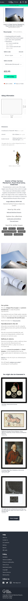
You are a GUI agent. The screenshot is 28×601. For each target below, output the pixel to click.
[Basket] (26, 2)
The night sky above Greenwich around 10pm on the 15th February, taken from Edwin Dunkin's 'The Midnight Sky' (14, 510)
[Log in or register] (21, 2)
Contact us (5, 540)
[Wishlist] (23, 2)
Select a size (13, 51)
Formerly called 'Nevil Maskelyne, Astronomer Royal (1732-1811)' (13, 470)
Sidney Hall (4, 435)
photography (8, 234)
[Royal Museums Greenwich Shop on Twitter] (7, 583)
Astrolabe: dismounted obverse (9, 404)
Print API (5, 598)
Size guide (21, 51)
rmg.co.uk (18, 582)
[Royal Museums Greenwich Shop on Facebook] (3, 583)
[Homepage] (14, 2)
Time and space (14, 221)
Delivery (3, 357)
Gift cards (5, 550)
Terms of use (6, 564)
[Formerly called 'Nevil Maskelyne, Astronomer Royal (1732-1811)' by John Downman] (14, 453)
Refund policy (6, 574)
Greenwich (20, 228)
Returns (4, 547)
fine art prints (16, 320)
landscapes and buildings (9, 231)
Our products (6, 542)
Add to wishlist (8, 83)
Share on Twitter (20, 83)
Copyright (5, 569)
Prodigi (10, 598)
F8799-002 (12, 228)
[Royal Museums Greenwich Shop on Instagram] (11, 583)
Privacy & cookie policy (8, 562)
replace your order (15, 362)
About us (5, 537)
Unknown (4, 405)
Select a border (8, 60)
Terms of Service (7, 572)
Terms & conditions (7, 559)
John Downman (5, 472)
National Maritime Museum (14, 27)
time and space (18, 234)
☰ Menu (2, 2)
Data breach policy (7, 567)
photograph (21, 231)
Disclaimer (5, 557)
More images (14, 518)
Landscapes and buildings (14, 218)
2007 (5, 228)
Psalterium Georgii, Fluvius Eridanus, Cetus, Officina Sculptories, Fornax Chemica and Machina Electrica (14, 432)
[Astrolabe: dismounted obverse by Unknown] (14, 390)
